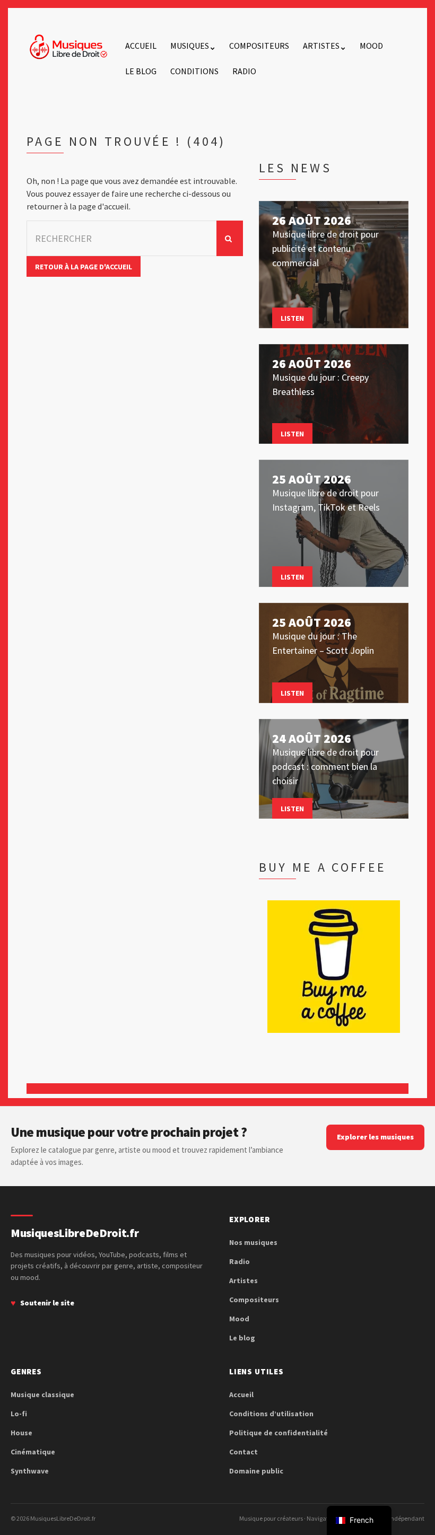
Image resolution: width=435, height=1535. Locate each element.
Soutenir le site (47, 1303)
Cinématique (33, 1452)
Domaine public (256, 1471)
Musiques (189, 45)
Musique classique (42, 1394)
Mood (371, 45)
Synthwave (30, 1471)
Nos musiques (253, 1242)
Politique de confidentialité (278, 1432)
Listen (292, 318)
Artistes (321, 45)
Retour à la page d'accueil (83, 266)
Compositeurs (259, 45)
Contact (243, 1452)
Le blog (140, 71)
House (21, 1432)
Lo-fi (19, 1413)
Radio (244, 71)
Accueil (140, 45)
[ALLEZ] (229, 238)
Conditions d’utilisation (271, 1413)
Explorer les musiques (375, 1137)
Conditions (194, 71)
